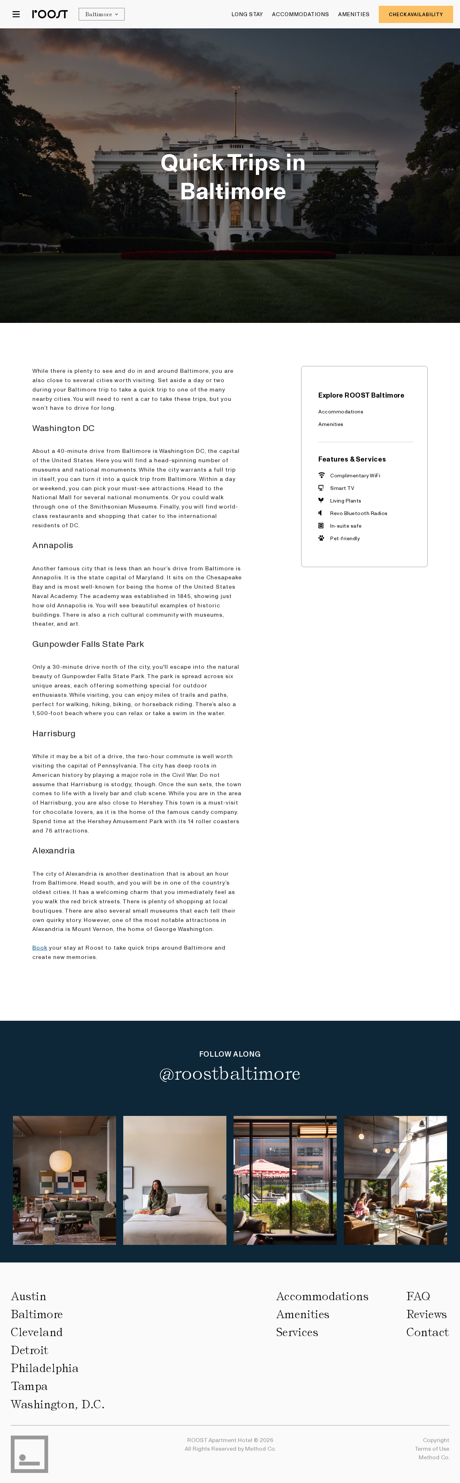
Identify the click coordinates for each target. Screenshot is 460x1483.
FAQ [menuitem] (418, 1296)
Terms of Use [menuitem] (432, 1448)
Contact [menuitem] (427, 1332)
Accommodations (340, 411)
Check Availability (416, 14)
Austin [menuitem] (28, 1296)
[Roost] (50, 14)
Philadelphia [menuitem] (45, 1368)
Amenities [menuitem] (354, 14)
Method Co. (260, 1448)
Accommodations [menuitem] (300, 14)
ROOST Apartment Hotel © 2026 (230, 1439)
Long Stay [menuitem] (247, 14)
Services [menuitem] (297, 1332)
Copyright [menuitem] (436, 1439)
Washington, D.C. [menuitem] (58, 1404)
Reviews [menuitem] (426, 1314)
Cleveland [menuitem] (37, 1332)
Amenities (331, 424)
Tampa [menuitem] (29, 1386)
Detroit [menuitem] (30, 1350)
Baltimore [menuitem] (37, 1314)
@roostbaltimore (230, 1073)
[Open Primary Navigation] (16, 14)
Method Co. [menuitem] (434, 1457)
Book (39, 947)
